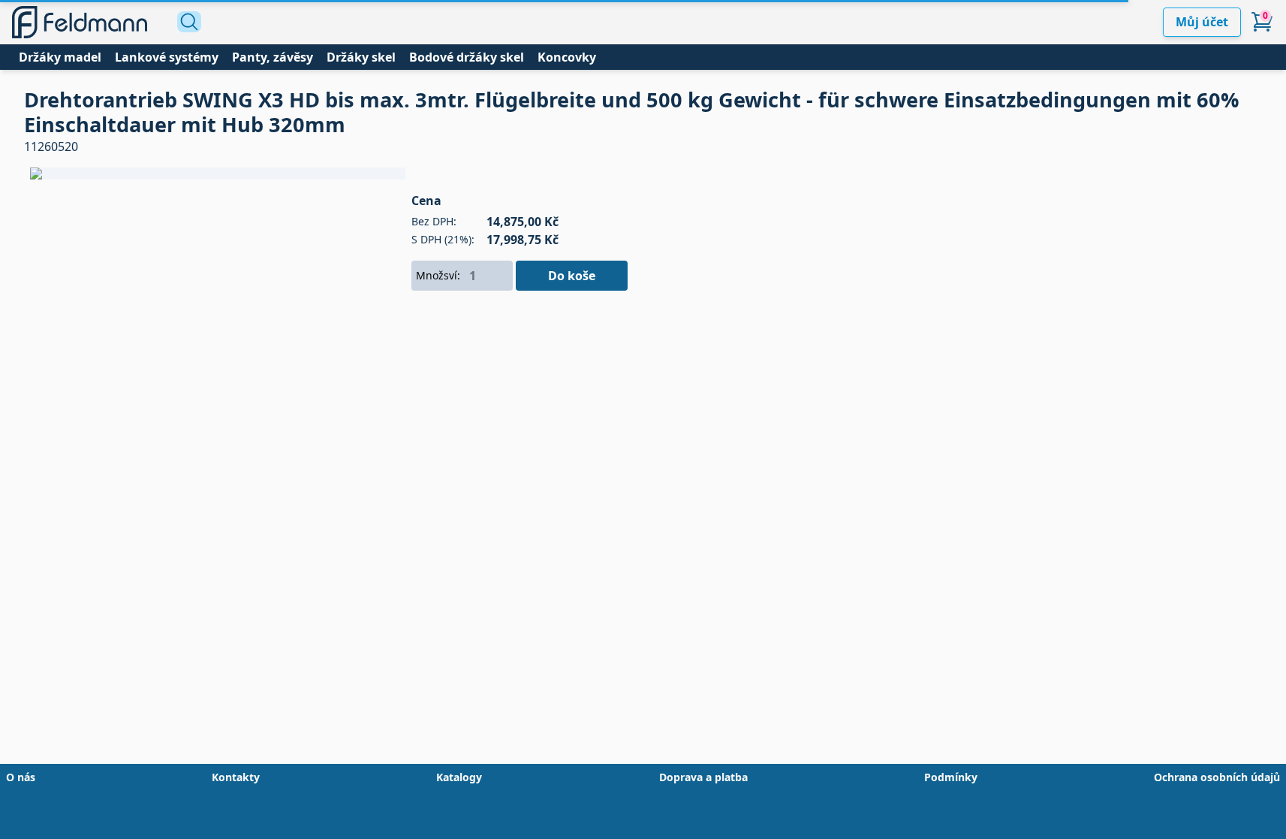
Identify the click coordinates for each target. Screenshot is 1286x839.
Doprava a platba (703, 777)
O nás (20, 777)
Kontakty (236, 777)
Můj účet (1202, 22)
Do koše (571, 275)
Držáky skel (361, 57)
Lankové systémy (166, 57)
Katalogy (459, 777)
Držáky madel (60, 57)
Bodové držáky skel (466, 57)
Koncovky (567, 57)
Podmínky (950, 777)
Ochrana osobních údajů (1217, 777)
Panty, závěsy (272, 57)
